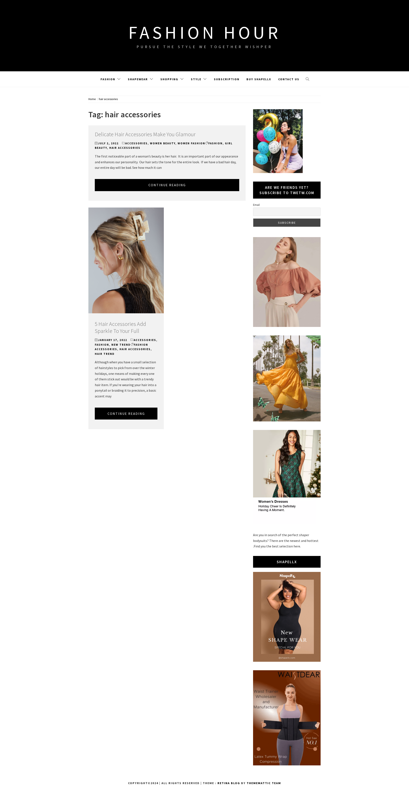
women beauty (162, 143)
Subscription (226, 79)
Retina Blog (228, 783)
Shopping (169, 79)
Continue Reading (167, 185)
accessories (136, 143)
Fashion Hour (204, 32)
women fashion (191, 143)
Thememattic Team (264, 783)
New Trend (121, 345)
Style (196, 79)
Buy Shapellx (258, 79)
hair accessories (124, 148)
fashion (215, 143)
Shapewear (138, 79)
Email (256, 205)
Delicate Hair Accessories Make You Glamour (145, 134)
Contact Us (288, 79)
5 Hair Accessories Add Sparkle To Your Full (120, 327)
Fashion (108, 79)
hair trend (105, 354)
